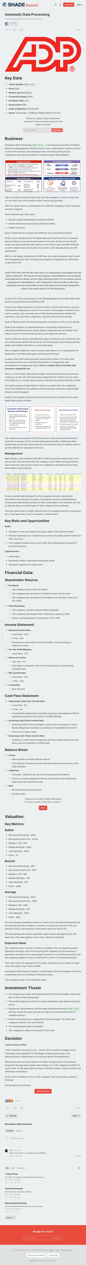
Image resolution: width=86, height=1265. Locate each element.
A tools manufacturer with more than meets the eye (23, 1206)
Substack (32, 1261)
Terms (57, 1250)
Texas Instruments (14, 1188)
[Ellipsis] (80, 1150)
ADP (30, 84)
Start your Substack (37, 1255)
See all (9, 1218)
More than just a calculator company (18, 1192)
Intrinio (45, 1250)
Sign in (79, 5)
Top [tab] (7, 1168)
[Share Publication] (60, 5)
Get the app (53, 1255)
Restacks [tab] (19, 1131)
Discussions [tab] (21, 1168)
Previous (12, 1116)
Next (75, 1116)
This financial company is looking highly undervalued (24, 1177)
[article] (43, 1178)
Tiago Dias (13, 23)
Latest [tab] (13, 1168)
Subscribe (69, 5)
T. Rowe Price (11, 1174)
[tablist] (14, 1131)
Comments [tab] (10, 1131)
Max (11, 1150)
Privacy (51, 1250)
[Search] (55, 5)
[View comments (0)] (11, 1211)
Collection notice (66, 1250)
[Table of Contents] (2, 632)
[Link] (2, 78)
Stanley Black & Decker (16, 1203)
